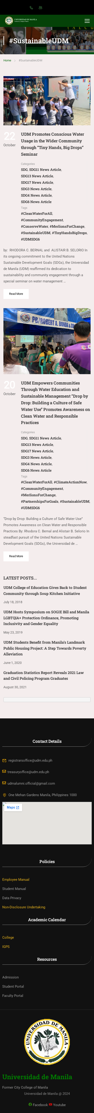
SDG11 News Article (45, 169)
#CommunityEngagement (42, 220)
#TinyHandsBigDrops (69, 232)
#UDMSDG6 (30, 239)
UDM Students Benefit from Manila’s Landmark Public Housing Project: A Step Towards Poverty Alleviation (44, 648)
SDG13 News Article (37, 176)
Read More (16, 292)
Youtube (59, 1105)
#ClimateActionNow (70, 482)
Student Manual (14, 889)
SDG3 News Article (36, 188)
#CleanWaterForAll (36, 213)
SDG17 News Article (37, 182)
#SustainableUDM (35, 232)
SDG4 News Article (36, 195)
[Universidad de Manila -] (22, 21)
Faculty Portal (12, 996)
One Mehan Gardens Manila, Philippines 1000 (42, 795)
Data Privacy (11, 898)
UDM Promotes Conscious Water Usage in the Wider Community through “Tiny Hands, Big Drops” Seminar (52, 144)
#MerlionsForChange (67, 226)
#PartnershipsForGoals (39, 501)
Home (7, 60)
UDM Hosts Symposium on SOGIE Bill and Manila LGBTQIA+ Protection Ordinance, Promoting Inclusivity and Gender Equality (46, 617)
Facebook (40, 1105)
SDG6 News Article (36, 201)
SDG (24, 169)
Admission (10, 977)
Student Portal (13, 986)
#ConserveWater (34, 226)
